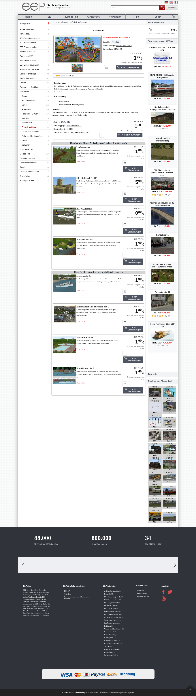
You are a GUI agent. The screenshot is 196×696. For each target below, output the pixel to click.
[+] (77, 49)
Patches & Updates (28, 52)
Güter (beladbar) (26, 149)
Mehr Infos (80, 162)
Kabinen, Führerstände (29, 172)
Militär (24, 140)
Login (158, 16)
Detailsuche (172, 7)
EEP (50, 16)
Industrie (25, 118)
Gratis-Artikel (25, 176)
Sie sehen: (57, 22)
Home (28, 16)
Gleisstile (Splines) (27, 158)
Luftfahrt (23, 83)
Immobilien (24, 92)
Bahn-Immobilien (29, 100)
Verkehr (25, 105)
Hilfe (136, 16)
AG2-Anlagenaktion (28, 29)
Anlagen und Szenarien (29, 69)
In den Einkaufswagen (130, 67)
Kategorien (71, 16)
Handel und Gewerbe (31, 114)
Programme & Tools (28, 60)
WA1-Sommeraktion (28, 43)
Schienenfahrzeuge (28, 74)
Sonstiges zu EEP (27, 180)
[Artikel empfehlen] (106, 67)
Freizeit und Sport (29, 127)
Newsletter (115, 16)
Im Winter (26, 145)
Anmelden (141, 590)
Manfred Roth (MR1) (124, 46)
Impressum (125, 692)
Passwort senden (143, 596)
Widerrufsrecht (114, 692)
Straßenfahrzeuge (27, 78)
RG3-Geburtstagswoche (30, 38)
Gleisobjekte (25, 154)
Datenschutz (104, 692)
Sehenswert (27, 123)
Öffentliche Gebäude (30, 132)
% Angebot (93, 16)
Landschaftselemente (29, 163)
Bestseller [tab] (153, 374)
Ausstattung (27, 109)
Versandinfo (94, 692)
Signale (23, 167)
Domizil (25, 96)
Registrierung (142, 593)
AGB (87, 692)
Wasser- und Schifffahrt (29, 87)
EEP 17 (67, 591)
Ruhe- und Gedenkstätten (32, 136)
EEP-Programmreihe (28, 47)
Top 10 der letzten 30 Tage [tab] (160, 41)
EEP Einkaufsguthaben (29, 65)
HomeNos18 (25, 34)
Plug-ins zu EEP (26, 56)
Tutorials (67, 594)
